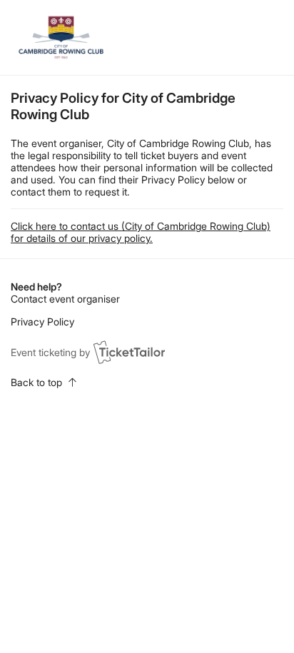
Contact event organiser (65, 299)
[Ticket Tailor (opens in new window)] (129, 351)
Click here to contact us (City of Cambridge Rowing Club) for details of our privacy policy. (140, 232)
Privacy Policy (42, 321)
